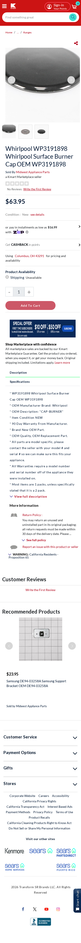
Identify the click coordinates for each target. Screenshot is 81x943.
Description (18, 372)
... (18, 32)
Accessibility (60, 796)
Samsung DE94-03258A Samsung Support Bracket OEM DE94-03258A (36, 683)
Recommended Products (31, 611)
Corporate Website (23, 796)
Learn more (62, 362)
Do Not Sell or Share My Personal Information (39, 828)
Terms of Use (64, 812)
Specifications (20, 381)
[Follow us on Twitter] (34, 909)
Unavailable (34, 277)
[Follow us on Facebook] (23, 909)
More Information (24, 505)
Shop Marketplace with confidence (31, 344)
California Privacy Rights (39, 801)
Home (8, 32)
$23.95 (12, 674)
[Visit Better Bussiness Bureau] (40, 921)
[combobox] (40, 17)
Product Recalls (39, 817)
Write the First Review (37, 189)
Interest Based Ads (60, 806)
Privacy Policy (42, 812)
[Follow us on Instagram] (58, 909)
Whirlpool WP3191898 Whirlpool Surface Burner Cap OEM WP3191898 (39, 156)
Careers (43, 796)
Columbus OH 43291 (29, 256)
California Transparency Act (25, 806)
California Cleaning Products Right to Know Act (39, 823)
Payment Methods (18, 812)
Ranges (27, 32)
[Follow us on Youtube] (46, 909)
